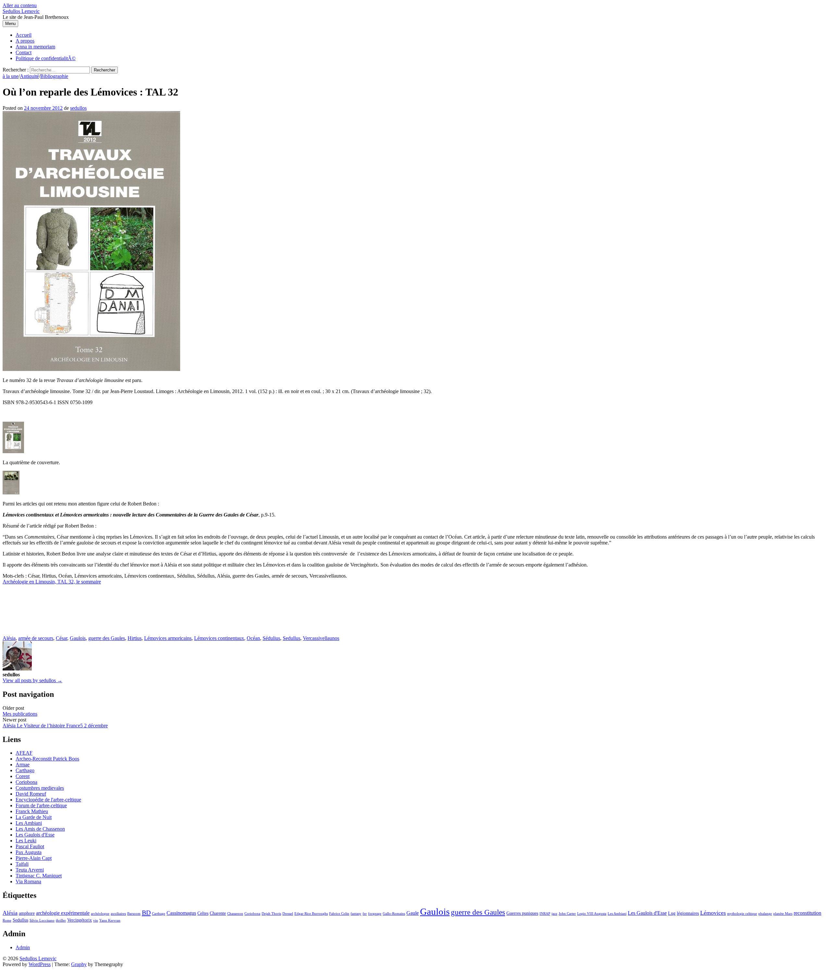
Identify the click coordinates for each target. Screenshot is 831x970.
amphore (27, 913)
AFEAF (24, 753)
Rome (7, 920)
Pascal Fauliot (30, 846)
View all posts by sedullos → (32, 680)
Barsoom (134, 913)
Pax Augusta (29, 852)
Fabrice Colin (339, 913)
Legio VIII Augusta (591, 913)
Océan (253, 638)
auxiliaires (118, 913)
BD (146, 912)
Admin (23, 947)
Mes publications (20, 714)
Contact (23, 52)
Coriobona (26, 782)
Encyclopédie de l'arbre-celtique (48, 799)
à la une (11, 76)
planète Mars (782, 913)
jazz (554, 913)
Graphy (79, 964)
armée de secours (35, 638)
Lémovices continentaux (219, 638)
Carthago (25, 770)
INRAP (545, 913)
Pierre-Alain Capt (34, 858)
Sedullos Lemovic (21, 11)
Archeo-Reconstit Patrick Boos (47, 758)
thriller (61, 920)
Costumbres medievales (40, 788)
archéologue (100, 913)
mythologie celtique (742, 913)
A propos (25, 41)
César (61, 638)
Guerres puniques (522, 913)
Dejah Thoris (271, 913)
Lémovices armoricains (168, 638)
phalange (765, 913)
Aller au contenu (20, 5)
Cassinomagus (181, 913)
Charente (218, 913)
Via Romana (28, 881)
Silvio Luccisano (42, 920)
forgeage (374, 913)
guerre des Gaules (106, 638)
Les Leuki (26, 840)
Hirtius (135, 638)
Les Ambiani (29, 823)
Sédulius (271, 638)
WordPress (40, 964)
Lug (672, 913)
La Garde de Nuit (34, 817)
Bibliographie (54, 76)
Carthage (158, 913)
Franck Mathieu (32, 811)
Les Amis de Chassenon (40, 829)
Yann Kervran (109, 920)
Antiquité (29, 76)
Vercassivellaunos (321, 638)
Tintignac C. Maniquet (39, 875)
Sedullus (291, 638)
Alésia (9, 638)
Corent (23, 776)
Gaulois (78, 638)
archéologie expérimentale (63, 913)
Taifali (22, 864)
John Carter (567, 913)
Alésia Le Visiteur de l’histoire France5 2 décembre (55, 725)
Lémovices (713, 913)
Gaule (412, 913)
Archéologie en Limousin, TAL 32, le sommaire (52, 581)
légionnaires (688, 913)
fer (365, 913)
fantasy (356, 913)
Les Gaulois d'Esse (35, 834)
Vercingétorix (79, 920)
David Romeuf (31, 794)
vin (95, 920)
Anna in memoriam (35, 46)
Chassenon (235, 913)
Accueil (23, 35)
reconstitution (807, 913)
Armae (23, 764)
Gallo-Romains (394, 913)
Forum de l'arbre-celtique (41, 805)
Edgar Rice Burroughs (311, 913)
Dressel (287, 913)
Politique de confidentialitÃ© (46, 58)
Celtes (202, 913)
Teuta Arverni (30, 870)
